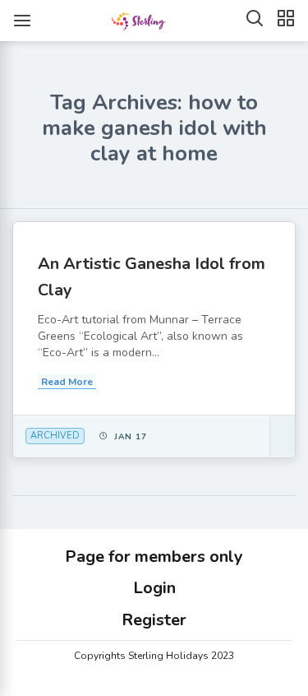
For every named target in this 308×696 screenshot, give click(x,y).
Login (154, 588)
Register (154, 620)
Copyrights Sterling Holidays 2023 (154, 655)
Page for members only (154, 556)
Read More (67, 381)
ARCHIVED (55, 435)
